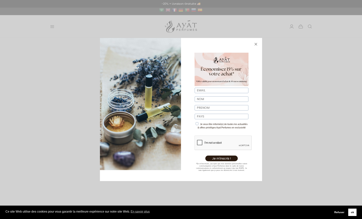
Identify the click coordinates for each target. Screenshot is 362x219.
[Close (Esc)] (255, 44)
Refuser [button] (339, 212)
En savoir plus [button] (140, 211)
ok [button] (352, 212)
